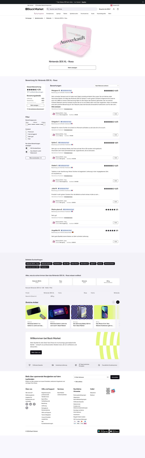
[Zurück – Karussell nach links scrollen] (113, 302)
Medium (92, 395)
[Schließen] (143, 2)
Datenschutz (77, 404)
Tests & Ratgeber (46, 415)
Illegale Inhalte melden (79, 417)
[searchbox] (73, 9)
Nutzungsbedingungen (80, 395)
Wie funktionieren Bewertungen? (36, 109)
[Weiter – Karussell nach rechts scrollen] (117, 302)
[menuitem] (50, 13)
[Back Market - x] (27, 407)
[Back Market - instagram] (27, 404)
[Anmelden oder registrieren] (113, 9)
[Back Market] (34, 9)
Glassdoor (93, 392)
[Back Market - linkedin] (30, 404)
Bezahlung (44, 403)
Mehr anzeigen (56, 106)
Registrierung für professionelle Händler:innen (46, 394)
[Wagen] (117, 9)
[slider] (27, 124)
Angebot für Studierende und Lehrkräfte (30, 399)
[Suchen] (47, 9)
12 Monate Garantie (79, 401)
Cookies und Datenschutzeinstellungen (81, 407)
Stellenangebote (30, 395)
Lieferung (44, 405)
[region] (72, 317)
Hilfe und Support (46, 412)
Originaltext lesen (68, 109)
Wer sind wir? (29, 392)
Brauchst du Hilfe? (104, 9)
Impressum (77, 414)
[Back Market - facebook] (34, 404)
